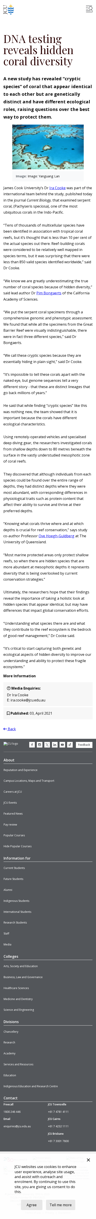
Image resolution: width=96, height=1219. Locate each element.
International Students (17, 912)
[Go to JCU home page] (11, 744)
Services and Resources (18, 1064)
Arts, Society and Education (21, 966)
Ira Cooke (57, 187)
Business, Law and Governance (23, 977)
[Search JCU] (89, 9)
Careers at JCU (13, 792)
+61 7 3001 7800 (58, 1141)
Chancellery (11, 1032)
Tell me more (61, 1204)
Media (7, 944)
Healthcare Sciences (16, 988)
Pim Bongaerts (48, 293)
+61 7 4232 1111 (58, 1126)
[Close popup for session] (88, 1160)
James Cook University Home (8, 9)
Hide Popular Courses (17, 846)
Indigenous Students (16, 901)
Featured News (13, 813)
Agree (32, 1204)
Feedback (84, 745)
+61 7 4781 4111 (58, 1112)
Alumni (8, 890)
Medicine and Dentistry (18, 999)
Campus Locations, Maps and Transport (29, 781)
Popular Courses (14, 835)
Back (11, 728)
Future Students (13, 879)
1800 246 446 (12, 1112)
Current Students (14, 868)
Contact (11, 1098)
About (9, 760)
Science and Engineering (19, 1010)
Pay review (10, 824)
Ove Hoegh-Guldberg (56, 535)
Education (10, 1075)
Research (9, 1042)
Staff (6, 933)
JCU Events (10, 803)
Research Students (15, 922)
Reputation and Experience (21, 770)
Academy (9, 1053)
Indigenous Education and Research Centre (31, 1086)
